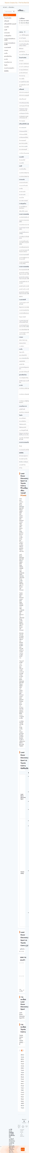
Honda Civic (24, 1066)
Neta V (22, 1083)
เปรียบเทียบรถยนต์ (12, 7)
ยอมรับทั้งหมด (23, 1149)
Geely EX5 (23, 1101)
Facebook (24, 1122)
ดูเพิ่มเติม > (22, 949)
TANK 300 (23, 1090)
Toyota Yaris (24, 1063)
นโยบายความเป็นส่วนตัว (18, 1126)
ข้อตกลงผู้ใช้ (23, 1126)
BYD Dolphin (24, 1055)
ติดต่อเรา (27, 1126)
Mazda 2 (23, 1077)
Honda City (23, 1057)
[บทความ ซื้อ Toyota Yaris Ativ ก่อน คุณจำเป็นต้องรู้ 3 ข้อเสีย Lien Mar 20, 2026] (20, 982)
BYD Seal (23, 1061)
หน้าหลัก (5, 7)
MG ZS (22, 1105)
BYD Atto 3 (23, 1074)
